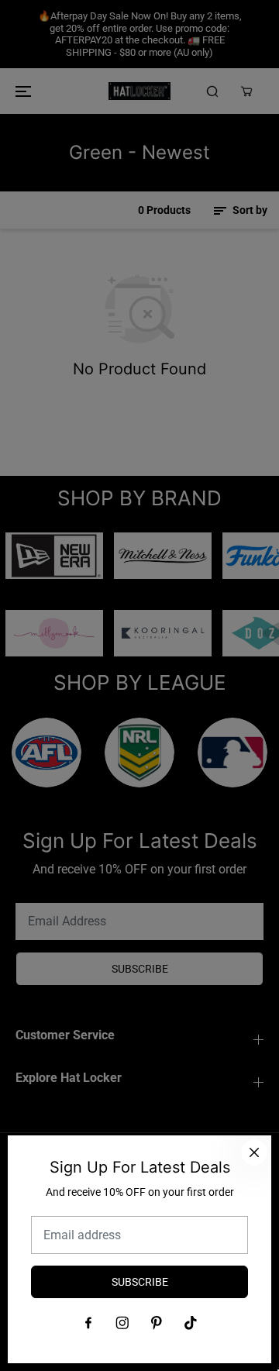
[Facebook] (88, 1323)
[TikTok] (191, 1323)
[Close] (254, 1152)
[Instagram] (122, 1323)
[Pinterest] (157, 1323)
